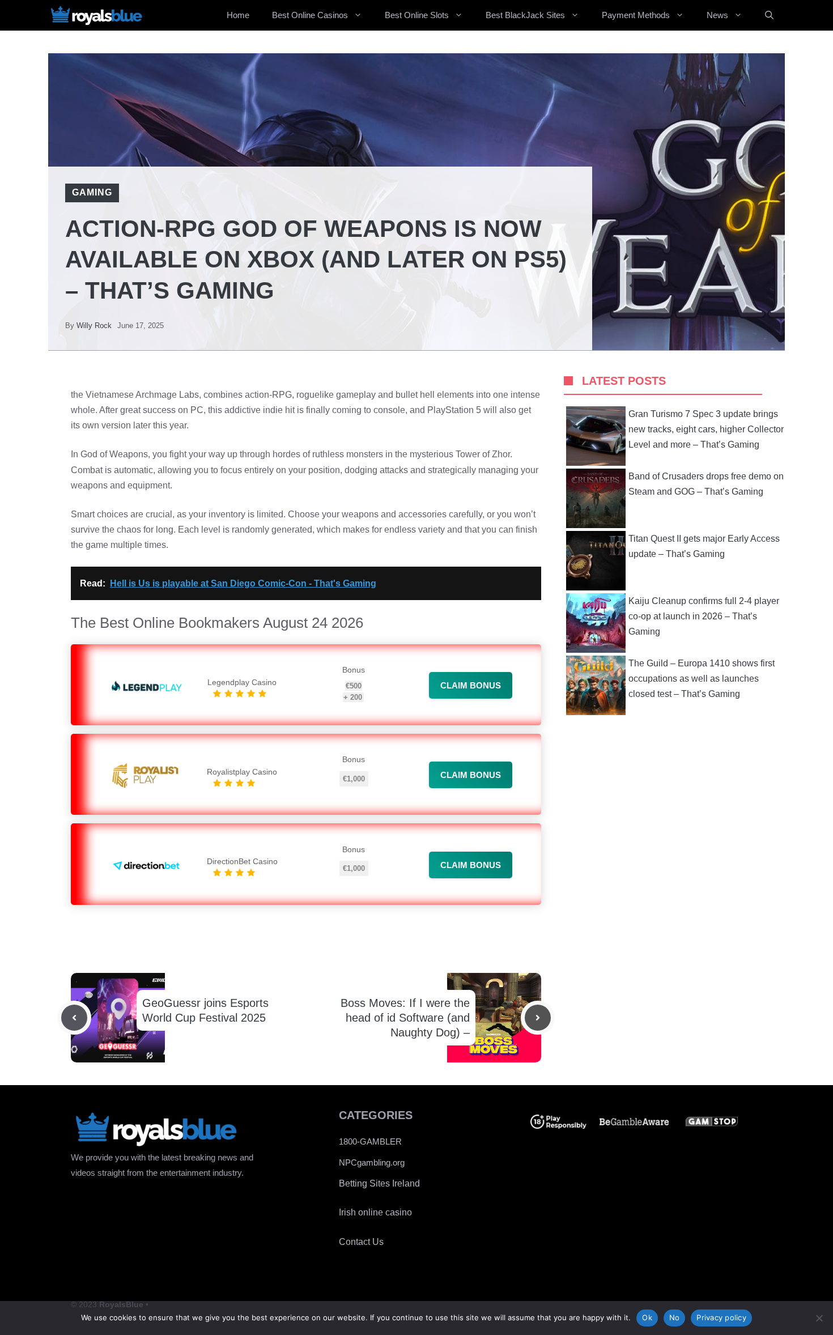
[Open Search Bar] (769, 15)
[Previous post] (74, 1018)
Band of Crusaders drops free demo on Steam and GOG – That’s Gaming (706, 483)
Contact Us (361, 1242)
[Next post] (538, 1018)
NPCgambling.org (372, 1162)
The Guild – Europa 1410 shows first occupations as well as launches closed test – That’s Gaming (701, 678)
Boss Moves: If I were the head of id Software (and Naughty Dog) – (405, 1018)
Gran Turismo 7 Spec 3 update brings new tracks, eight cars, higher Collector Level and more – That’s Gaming (706, 429)
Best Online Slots (417, 15)
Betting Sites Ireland (379, 1183)
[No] (818, 1318)
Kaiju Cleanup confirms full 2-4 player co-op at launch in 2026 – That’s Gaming (703, 616)
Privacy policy (721, 1317)
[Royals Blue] (96, 15)
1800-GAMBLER (370, 1141)
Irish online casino (375, 1212)
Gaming (92, 192)
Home (238, 15)
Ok (647, 1317)
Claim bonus (470, 685)
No (674, 1317)
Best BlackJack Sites (525, 15)
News (717, 15)
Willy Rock (94, 325)
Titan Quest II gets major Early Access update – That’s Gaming (704, 546)
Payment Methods (636, 15)
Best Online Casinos (310, 15)
